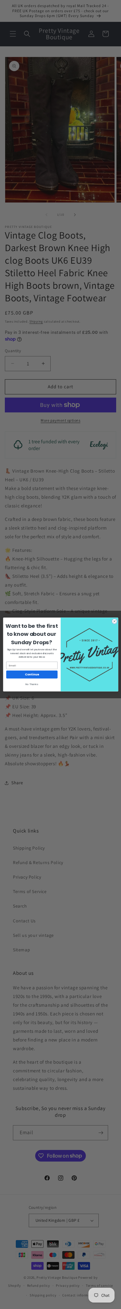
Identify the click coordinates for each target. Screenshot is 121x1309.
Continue (32, 675)
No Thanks (31, 684)
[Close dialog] (114, 621)
